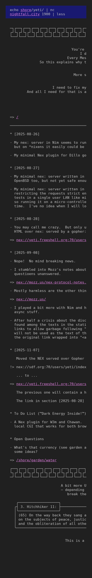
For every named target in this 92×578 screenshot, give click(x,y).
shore (26, 10)
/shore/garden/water (36, 460)
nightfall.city (25, 14)
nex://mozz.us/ (31, 299)
